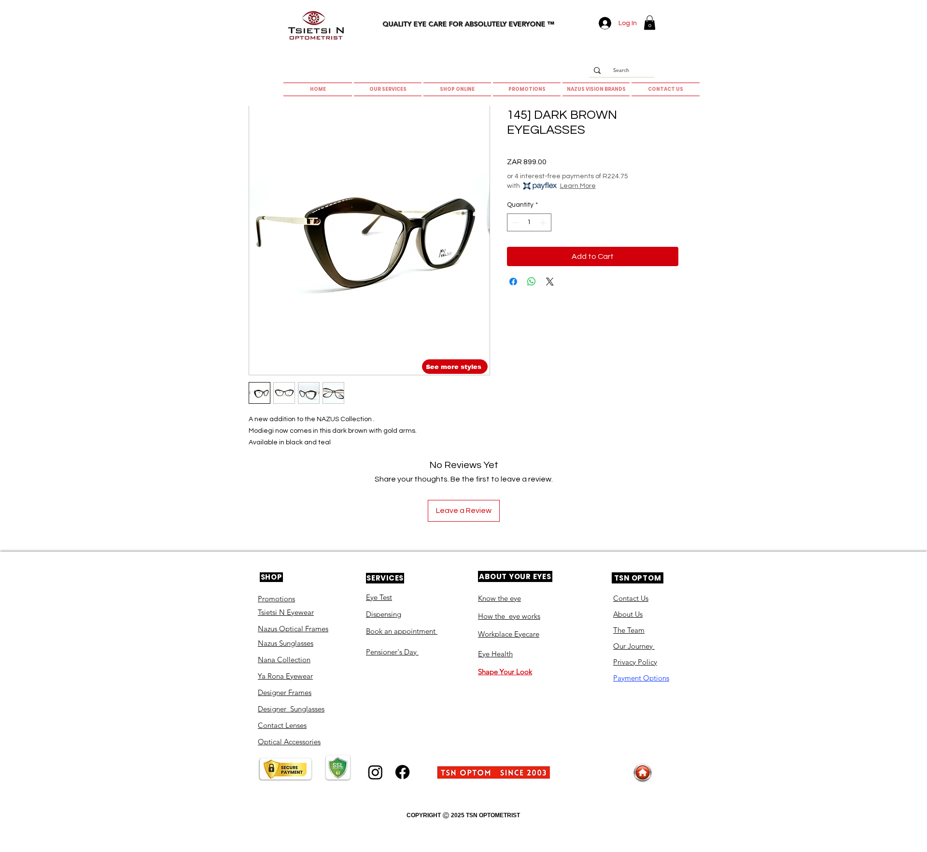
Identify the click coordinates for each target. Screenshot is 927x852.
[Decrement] (514, 222)
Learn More (578, 186)
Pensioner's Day (392, 651)
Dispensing (383, 614)
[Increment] (544, 222)
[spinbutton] (529, 222)
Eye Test (379, 597)
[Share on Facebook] (513, 281)
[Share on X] (550, 281)
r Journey (639, 646)
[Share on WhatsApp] (531, 281)
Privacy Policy (635, 662)
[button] (650, 22)
